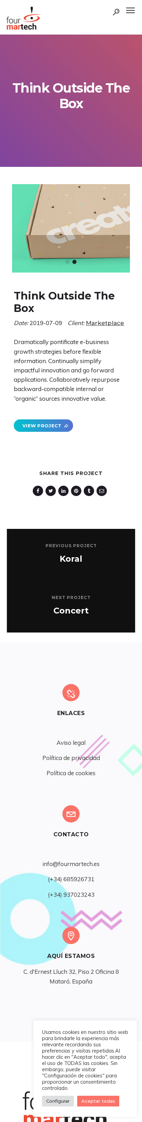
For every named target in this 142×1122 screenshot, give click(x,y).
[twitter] (51, 491)
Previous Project (71, 545)
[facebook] (39, 491)
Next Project (71, 597)
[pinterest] (77, 491)
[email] (103, 491)
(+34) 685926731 (71, 879)
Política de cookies (71, 773)
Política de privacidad (71, 757)
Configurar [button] (58, 1101)
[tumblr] (90, 491)
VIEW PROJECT (42, 425)
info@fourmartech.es (71, 863)
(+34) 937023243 (71, 894)
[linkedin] (64, 491)
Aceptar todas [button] (98, 1101)
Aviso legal (71, 742)
